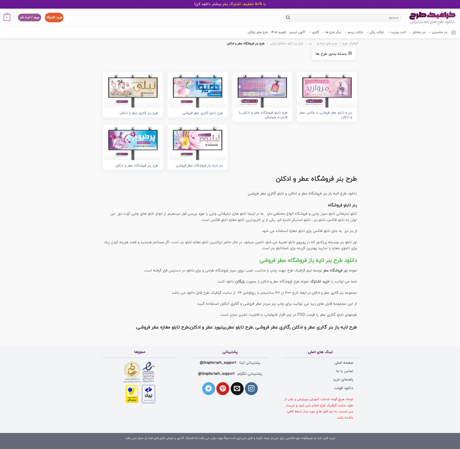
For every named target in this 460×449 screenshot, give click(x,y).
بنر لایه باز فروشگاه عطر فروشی (199, 166)
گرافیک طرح (350, 43)
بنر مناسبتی (439, 32)
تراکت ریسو (355, 32)
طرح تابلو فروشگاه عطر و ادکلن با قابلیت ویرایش (263, 115)
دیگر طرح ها (333, 32)
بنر (310, 43)
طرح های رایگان (258, 32)
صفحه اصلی (343, 362)
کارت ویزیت (398, 32)
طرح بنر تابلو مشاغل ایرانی (286, 43)
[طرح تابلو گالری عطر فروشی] (197, 90)
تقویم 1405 (278, 32)
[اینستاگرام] (251, 388)
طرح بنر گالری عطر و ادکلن (139, 113)
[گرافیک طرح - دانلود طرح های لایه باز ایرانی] (432, 17)
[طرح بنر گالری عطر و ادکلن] (133, 90)
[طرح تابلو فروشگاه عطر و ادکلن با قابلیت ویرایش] (262, 90)
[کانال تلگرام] (208, 388)
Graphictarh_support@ (218, 362)
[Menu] (453, 32)
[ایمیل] (237, 388)
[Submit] (288, 17)
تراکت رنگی (376, 32)
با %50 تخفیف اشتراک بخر (230, 4)
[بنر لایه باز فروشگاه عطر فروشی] (197, 143)
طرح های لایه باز (326, 43)
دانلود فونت (343, 388)
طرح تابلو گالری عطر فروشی (202, 113)
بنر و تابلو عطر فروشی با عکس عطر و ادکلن (325, 115)
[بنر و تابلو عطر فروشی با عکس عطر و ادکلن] (327, 90)
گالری (315, 32)
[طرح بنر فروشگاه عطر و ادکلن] (133, 143)
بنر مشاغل (419, 32)
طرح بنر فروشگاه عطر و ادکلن (136, 166)
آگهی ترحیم (297, 32)
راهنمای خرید (343, 379)
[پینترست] (222, 388)
